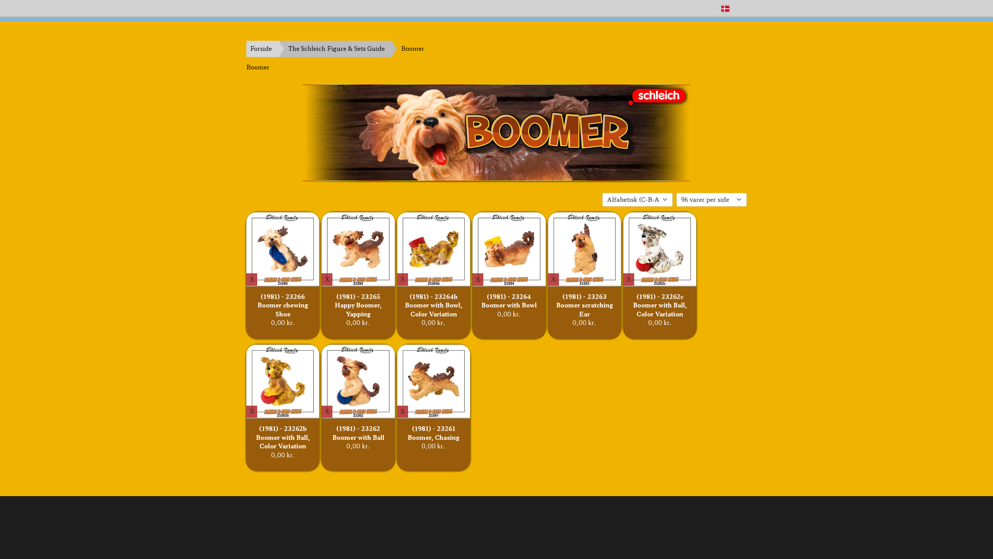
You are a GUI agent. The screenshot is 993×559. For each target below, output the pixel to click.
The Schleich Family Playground (293, 8)
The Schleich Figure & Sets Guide (336, 48)
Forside (261, 48)
